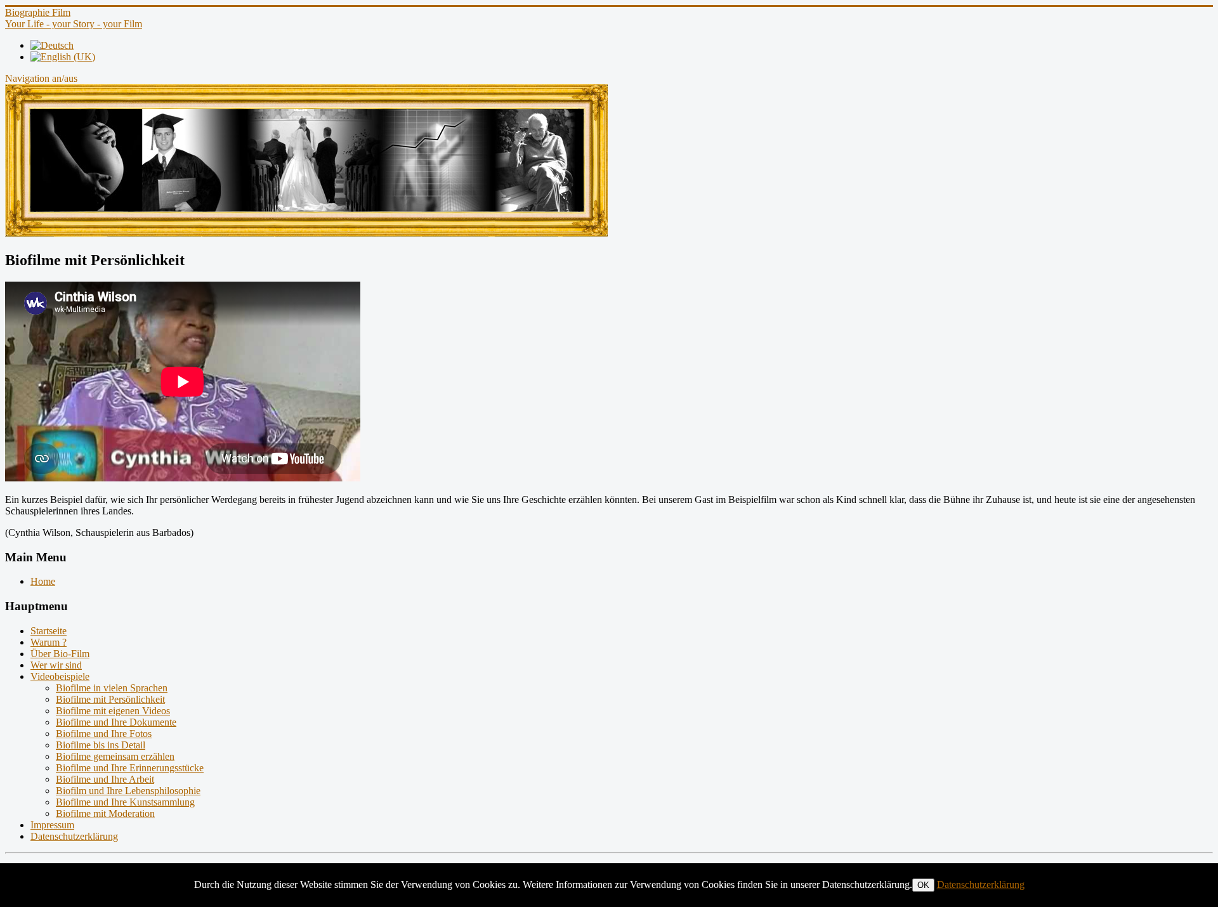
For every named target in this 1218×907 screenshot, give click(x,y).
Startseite (48, 630)
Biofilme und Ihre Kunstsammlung (125, 802)
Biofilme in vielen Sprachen (111, 687)
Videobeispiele (59, 676)
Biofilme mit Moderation (105, 813)
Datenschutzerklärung (74, 836)
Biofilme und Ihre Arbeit (105, 779)
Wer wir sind (56, 665)
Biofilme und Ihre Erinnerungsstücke (130, 767)
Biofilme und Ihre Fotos (104, 733)
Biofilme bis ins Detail (100, 745)
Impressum (52, 824)
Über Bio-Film (59, 653)
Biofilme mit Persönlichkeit (110, 699)
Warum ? (48, 642)
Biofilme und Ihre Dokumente (116, 722)
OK (923, 885)
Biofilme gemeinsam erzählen (115, 756)
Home (42, 581)
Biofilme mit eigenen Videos (113, 710)
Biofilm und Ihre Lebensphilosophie (128, 790)
